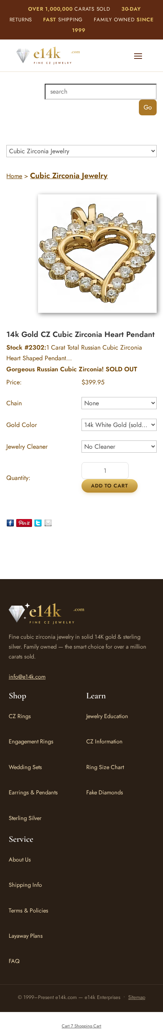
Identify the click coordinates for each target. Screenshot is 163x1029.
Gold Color (21, 424)
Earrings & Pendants (33, 792)
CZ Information (104, 741)
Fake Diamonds (104, 792)
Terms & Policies (28, 910)
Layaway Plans (26, 935)
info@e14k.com (27, 676)
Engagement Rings (31, 741)
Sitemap (136, 997)
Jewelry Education (107, 716)
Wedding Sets (25, 767)
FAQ (14, 961)
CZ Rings (20, 716)
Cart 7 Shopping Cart (81, 1026)
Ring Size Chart (105, 767)
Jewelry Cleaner (26, 446)
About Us (20, 859)
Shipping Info (25, 884)
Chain (14, 403)
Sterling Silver (25, 818)
